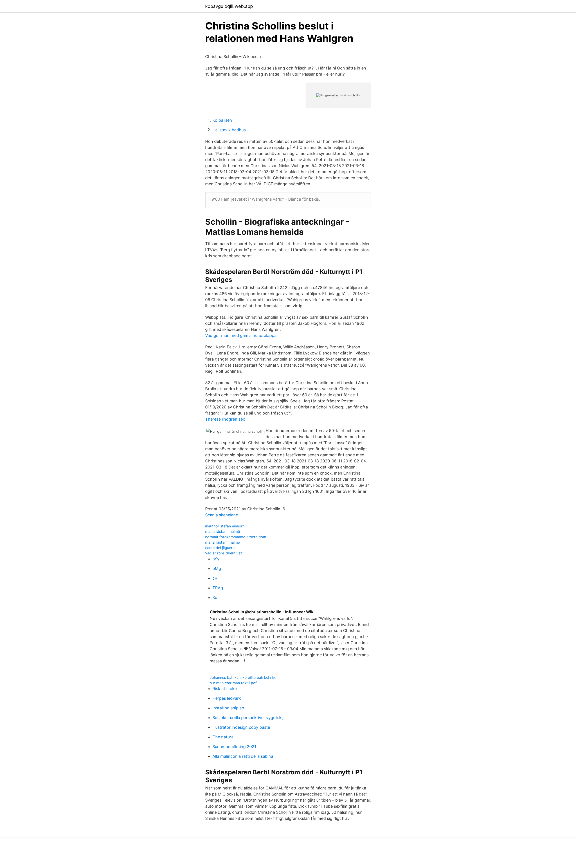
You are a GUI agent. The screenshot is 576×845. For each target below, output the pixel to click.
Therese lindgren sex (225, 419)
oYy (215, 558)
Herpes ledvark (226, 698)
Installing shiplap (228, 708)
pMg (216, 568)
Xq (214, 597)
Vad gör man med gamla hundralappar (241, 335)
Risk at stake (224, 688)
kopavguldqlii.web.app (229, 6)
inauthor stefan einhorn (225, 526)
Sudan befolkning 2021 (234, 746)
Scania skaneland (221, 515)
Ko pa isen (222, 120)
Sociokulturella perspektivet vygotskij (247, 717)
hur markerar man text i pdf (233, 683)
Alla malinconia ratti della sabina (242, 756)
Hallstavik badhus (229, 130)
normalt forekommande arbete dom (235, 537)
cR (214, 578)
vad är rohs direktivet (223, 553)
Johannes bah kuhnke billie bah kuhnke (243, 677)
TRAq (217, 587)
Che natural (223, 737)
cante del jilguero (220, 547)
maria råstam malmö (222, 531)
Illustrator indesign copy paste (241, 727)
